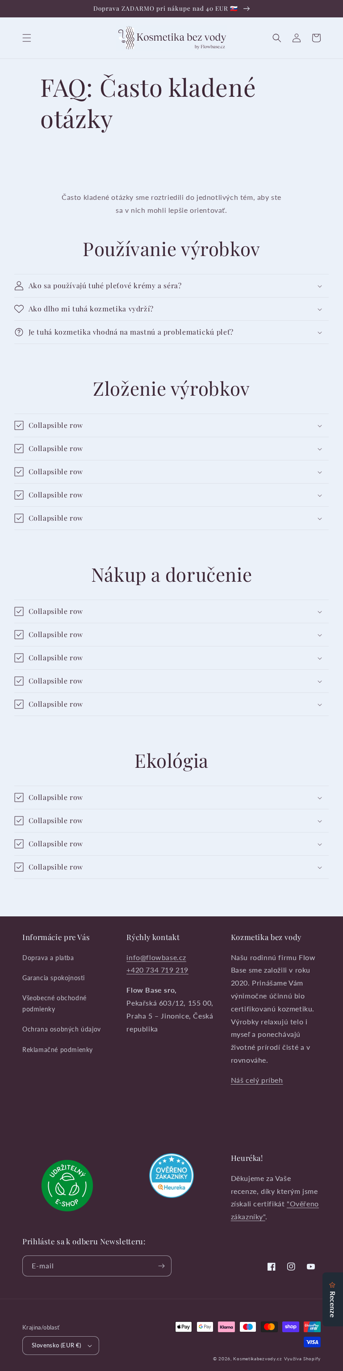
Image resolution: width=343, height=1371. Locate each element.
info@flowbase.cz (156, 957)
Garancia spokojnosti (53, 978)
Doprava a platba (48, 957)
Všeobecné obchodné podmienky (54, 1003)
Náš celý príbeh (257, 1080)
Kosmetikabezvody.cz (257, 1358)
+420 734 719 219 (157, 969)
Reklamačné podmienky (57, 1049)
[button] (27, 38)
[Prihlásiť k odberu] (161, 1265)
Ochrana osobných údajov (61, 1029)
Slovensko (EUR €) (56, 1345)
